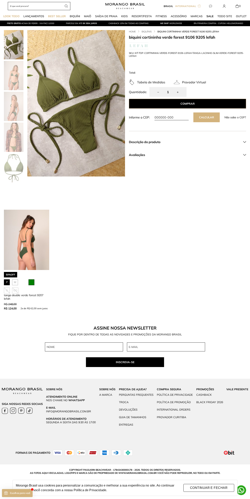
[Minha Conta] (224, 6)
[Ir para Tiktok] (29, 411)
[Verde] (31, 282)
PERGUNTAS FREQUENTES (136, 395)
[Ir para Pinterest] (21, 411)
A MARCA (105, 395)
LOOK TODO (11, 16)
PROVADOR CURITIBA (171, 417)
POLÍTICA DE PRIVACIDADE (175, 395)
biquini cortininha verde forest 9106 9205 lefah (188, 31)
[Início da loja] (125, 6)
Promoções (205, 389)
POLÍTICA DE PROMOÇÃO (174, 402)
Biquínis (147, 31)
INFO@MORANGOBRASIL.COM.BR (68, 411)
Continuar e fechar (209, 487)
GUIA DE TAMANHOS (132, 417)
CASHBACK (204, 395)
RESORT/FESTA (142, 16)
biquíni (75, 16)
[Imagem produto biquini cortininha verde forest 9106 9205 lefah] (76, 103)
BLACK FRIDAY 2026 (209, 402)
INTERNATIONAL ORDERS (173, 409)
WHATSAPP (76, 400)
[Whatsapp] (241, 490)
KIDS (124, 16)
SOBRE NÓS (107, 389)
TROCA (124, 402)
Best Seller (57, 16)
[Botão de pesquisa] (66, 6)
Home (132, 31)
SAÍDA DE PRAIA (106, 16)
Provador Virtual (194, 82)
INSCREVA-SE (125, 362)
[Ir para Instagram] (13, 411)
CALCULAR (206, 117)
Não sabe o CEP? (235, 117)
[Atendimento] (210, 6)
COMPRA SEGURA (169, 389)
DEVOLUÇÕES (128, 409)
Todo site (224, 16)
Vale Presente (237, 389)
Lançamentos (33, 16)
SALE (209, 16)
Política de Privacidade (90, 490)
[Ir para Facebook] (5, 411)
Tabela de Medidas (151, 82)
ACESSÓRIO (179, 16)
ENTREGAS (126, 424)
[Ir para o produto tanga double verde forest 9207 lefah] (26, 240)
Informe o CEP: (139, 117)
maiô (87, 16)
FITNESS (161, 16)
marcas (197, 16)
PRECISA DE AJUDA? (133, 389)
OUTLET (241, 16)
